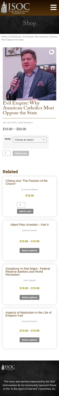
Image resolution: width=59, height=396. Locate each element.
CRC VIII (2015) (10, 122)
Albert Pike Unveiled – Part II (29, 224)
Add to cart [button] (25, 211)
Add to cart (21, 153)
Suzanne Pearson (29, 321)
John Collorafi (29, 280)
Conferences (15, 37)
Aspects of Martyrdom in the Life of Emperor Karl (28, 314)
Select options (29, 250)
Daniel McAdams (25, 122)
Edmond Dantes (29, 230)
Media (8, 139)
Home (4, 37)
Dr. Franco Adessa (29, 189)
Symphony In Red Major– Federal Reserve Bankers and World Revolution (27, 271)
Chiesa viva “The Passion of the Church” (26, 182)
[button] (51, 52)
